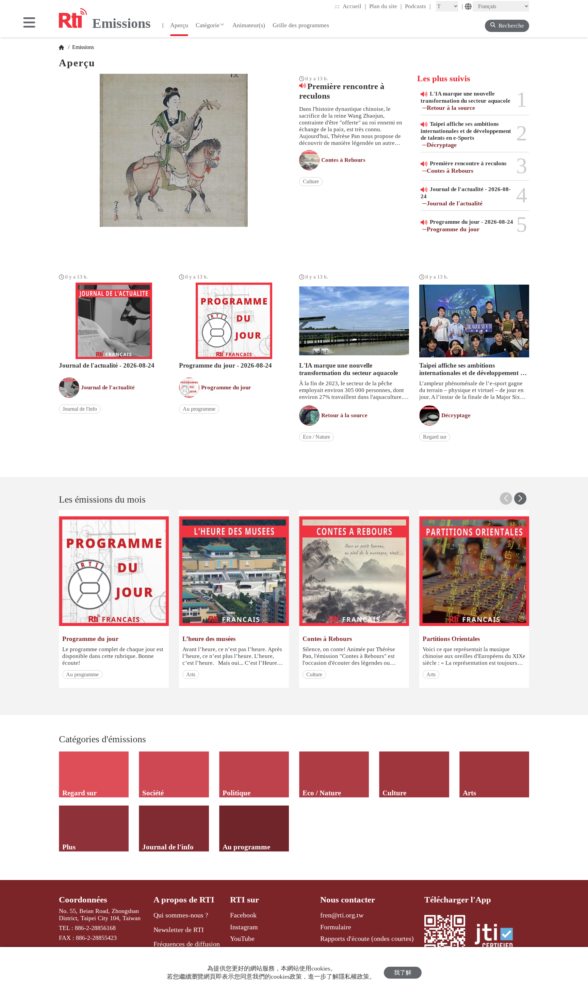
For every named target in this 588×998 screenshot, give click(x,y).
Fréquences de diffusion (186, 944)
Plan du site (385, 6)
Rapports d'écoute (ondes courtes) (367, 938)
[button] (520, 498)
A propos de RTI (183, 899)
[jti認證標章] (497, 937)
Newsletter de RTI (178, 929)
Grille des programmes (301, 25)
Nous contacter (347, 899)
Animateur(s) (248, 25)
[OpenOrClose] (29, 23)
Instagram (244, 927)
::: (337, 6)
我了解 (402, 972)
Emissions (82, 47)
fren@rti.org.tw (341, 915)
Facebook (243, 915)
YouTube (242, 938)
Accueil (354, 6)
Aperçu (179, 25)
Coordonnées (83, 899)
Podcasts (418, 6)
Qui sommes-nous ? (180, 915)
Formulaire (335, 927)
